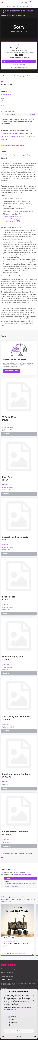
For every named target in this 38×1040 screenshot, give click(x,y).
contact (10, 94)
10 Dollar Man (9, 417)
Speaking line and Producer (16, 774)
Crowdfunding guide (25, 874)
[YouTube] (7, 973)
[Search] (22, 2)
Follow (19, 61)
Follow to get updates (11, 886)
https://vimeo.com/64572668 (12, 216)
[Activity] (29, 2)
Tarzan (5, 13)
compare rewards (11, 370)
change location (27, 6)
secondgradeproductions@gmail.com (13, 145)
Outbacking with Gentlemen (16, 716)
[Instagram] (10, 973)
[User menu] (33, 2)
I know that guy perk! (13, 656)
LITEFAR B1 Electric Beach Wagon (15, 944)
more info (4, 94)
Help (14, 874)
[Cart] (26, 2)
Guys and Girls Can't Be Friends (17, 10)
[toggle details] (33, 954)
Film (3, 100)
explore (10, 901)
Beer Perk (7, 477)
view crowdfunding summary (19, 67)
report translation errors (9, 984)
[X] (4, 973)
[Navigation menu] (36, 2)
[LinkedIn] (12, 973)
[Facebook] (2, 973)
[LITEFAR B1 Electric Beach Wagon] (17, 920)
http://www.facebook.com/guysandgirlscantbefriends (18, 136)
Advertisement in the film (15, 831)
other (3, 107)
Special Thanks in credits (15, 536)
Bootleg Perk (8, 596)
